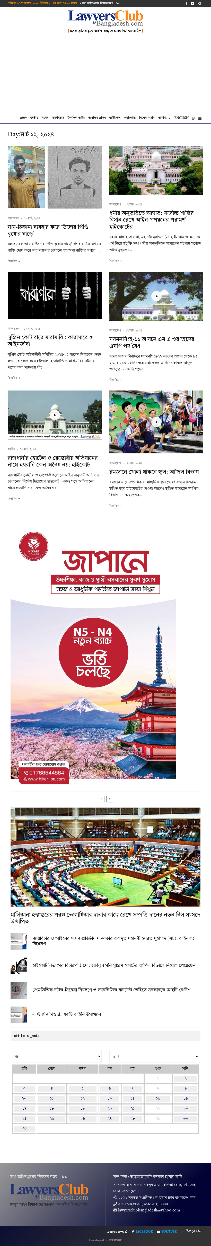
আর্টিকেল (114, 118)
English (181, 118)
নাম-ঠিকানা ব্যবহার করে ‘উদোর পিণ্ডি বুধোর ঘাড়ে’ (48, 231)
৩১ (24, 1129)
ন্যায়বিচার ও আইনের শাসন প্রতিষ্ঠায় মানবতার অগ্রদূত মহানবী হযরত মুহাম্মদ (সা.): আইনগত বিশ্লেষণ (113, 941)
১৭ (24, 1109)
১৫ (158, 1099)
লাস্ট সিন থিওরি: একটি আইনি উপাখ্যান (66, 1014)
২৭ (110, 1119)
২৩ (185, 1109)
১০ (24, 1099)
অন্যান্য (162, 118)
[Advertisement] (105, 74)
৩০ (185, 1119)
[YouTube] (192, 3)
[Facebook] (186, 3)
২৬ (82, 1119)
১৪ (133, 1099)
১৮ (52, 1109)
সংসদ (45, 118)
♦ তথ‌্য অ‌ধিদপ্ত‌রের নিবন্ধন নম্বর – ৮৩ (100, 3)
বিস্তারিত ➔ (14, 261)
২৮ (132, 1119)
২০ (110, 1109)
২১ (133, 1109)
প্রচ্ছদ (23, 118)
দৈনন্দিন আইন (76, 118)
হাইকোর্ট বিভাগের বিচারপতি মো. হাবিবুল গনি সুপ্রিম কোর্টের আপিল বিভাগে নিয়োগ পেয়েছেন (113, 965)
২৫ (52, 1119)
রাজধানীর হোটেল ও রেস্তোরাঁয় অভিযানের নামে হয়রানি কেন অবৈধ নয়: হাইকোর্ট (53, 461)
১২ (83, 1099)
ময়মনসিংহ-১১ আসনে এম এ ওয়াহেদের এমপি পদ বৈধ (151, 343)
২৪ (24, 1119)
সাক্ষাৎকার (58, 118)
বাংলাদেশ (13, 218)
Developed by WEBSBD (105, 1240)
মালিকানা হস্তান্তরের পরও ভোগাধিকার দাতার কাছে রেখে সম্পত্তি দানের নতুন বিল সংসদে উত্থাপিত (105, 918)
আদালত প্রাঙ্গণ (97, 118)
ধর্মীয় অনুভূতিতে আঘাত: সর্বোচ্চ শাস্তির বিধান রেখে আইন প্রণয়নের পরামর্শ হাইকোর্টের (151, 220)
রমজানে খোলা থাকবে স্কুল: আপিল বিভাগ (154, 472)
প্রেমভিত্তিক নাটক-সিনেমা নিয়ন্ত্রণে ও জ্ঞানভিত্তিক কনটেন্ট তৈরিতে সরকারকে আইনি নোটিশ (111, 990)
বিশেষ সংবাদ (147, 118)
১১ (52, 1099)
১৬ (185, 1099)
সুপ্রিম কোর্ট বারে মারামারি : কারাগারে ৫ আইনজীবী (50, 341)
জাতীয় (34, 118)
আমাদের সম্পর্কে (117, 1232)
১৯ (83, 1109)
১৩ (110, 1099)
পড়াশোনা (130, 118)
